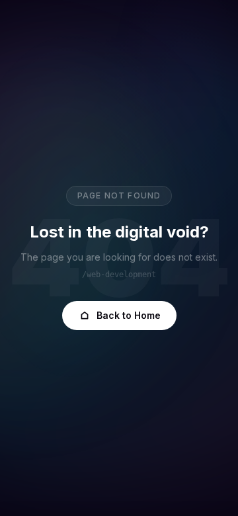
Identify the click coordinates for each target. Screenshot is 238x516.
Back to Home (129, 315)
